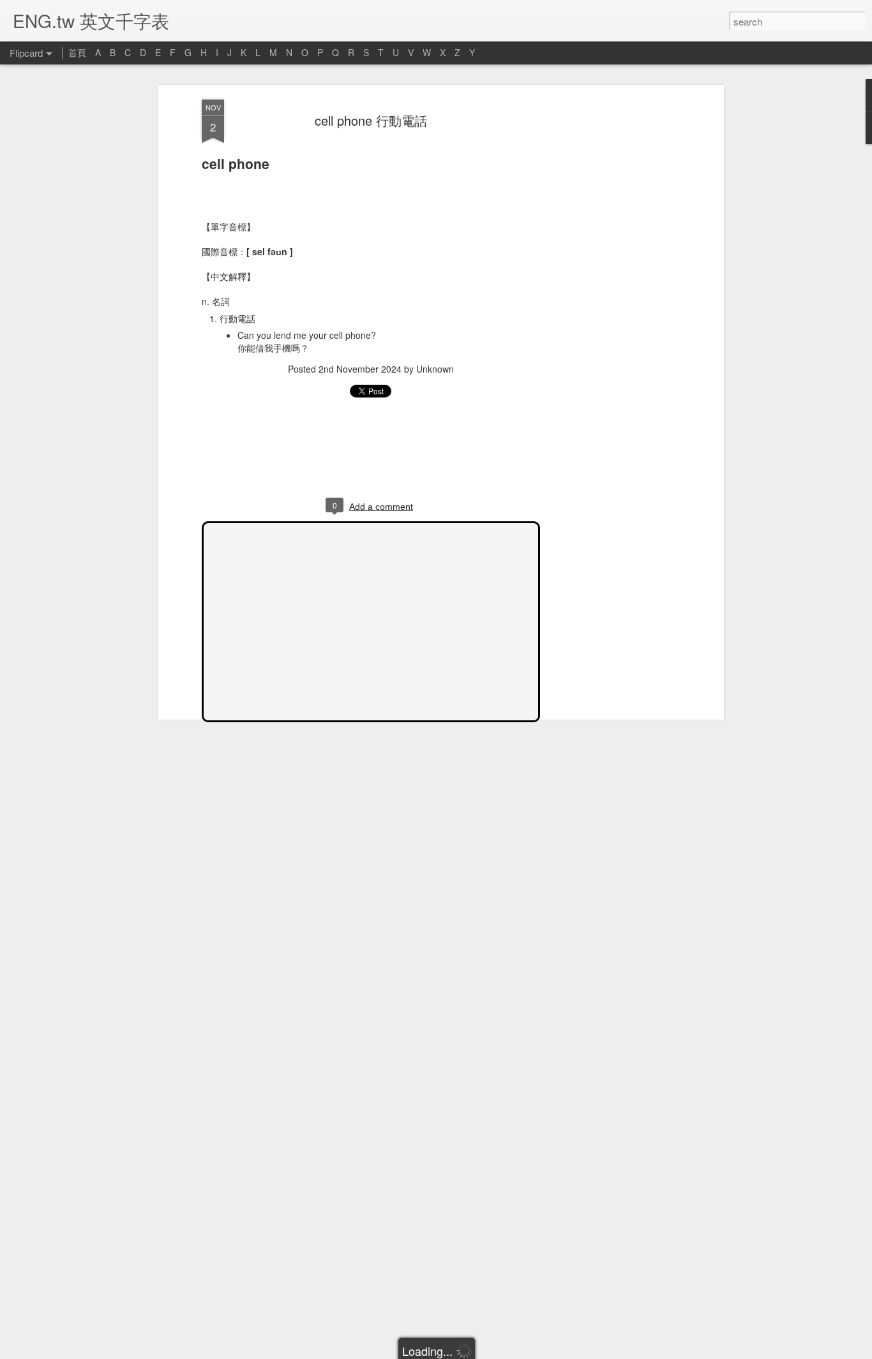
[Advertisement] (610, 300)
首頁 (77, 52)
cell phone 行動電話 (371, 120)
